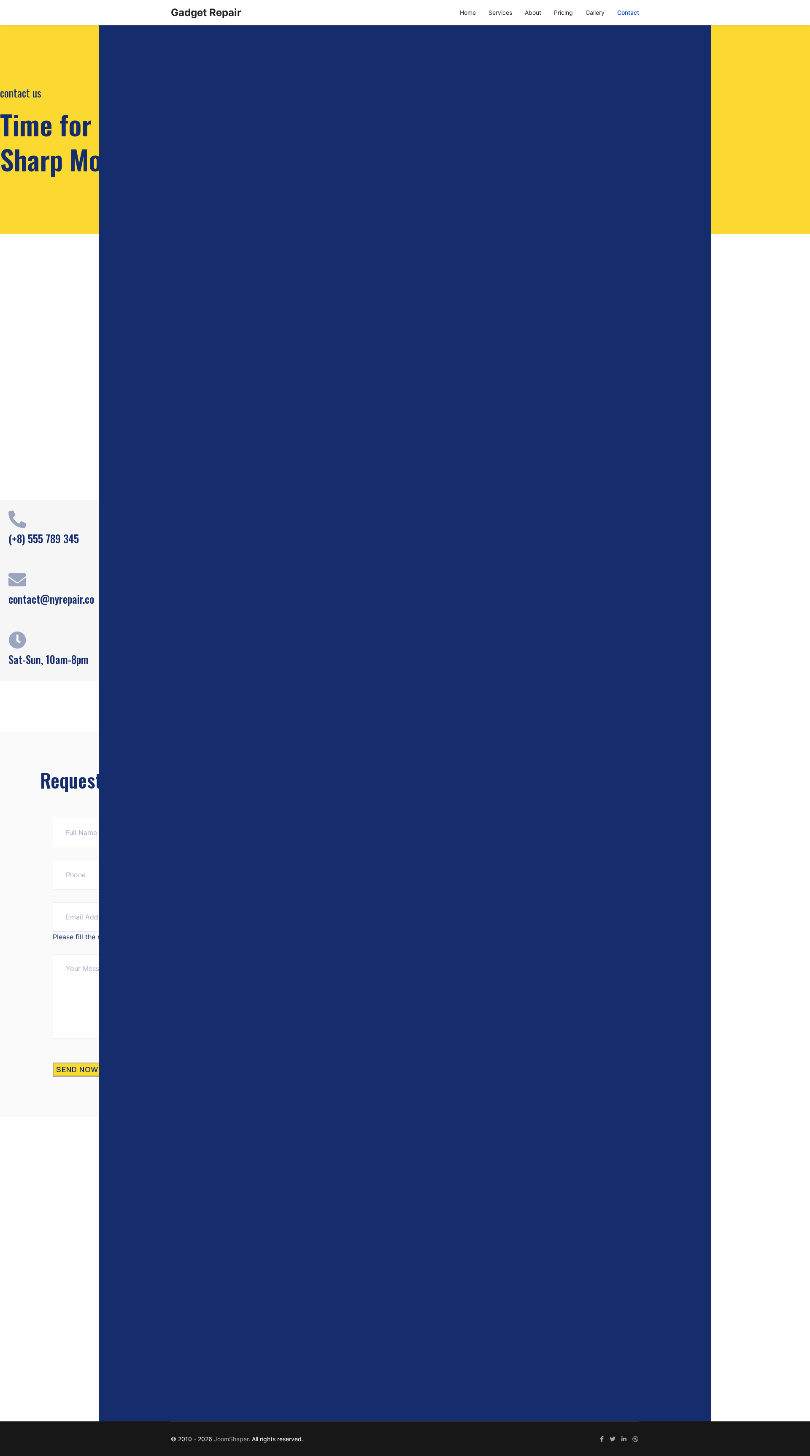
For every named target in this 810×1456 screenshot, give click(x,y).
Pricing (563, 12)
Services (500, 12)
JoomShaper (231, 1438)
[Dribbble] (635, 1438)
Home (468, 12)
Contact (628, 12)
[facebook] (602, 1438)
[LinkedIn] (623, 1438)
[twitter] (613, 1438)
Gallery (595, 12)
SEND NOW (77, 1069)
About (533, 12)
